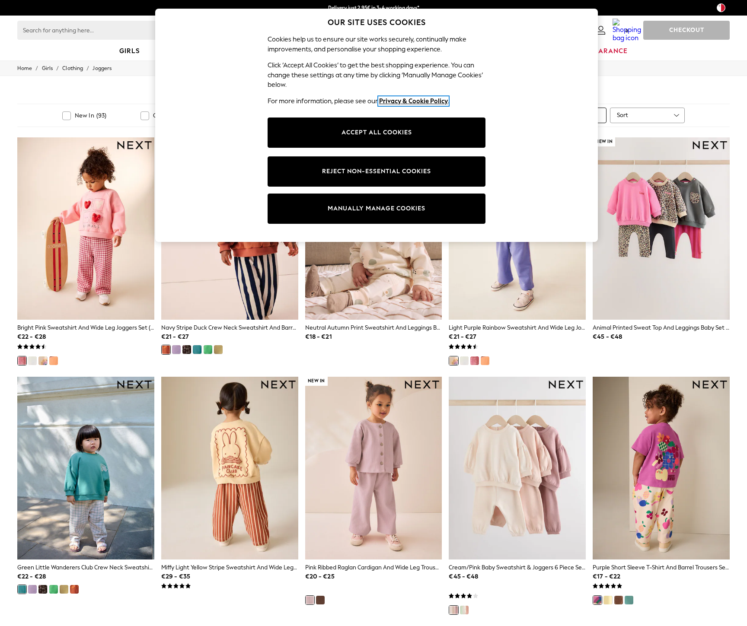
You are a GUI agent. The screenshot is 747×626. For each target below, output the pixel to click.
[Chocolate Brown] (320, 600)
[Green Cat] (629, 600)
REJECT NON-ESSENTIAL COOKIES (376, 171)
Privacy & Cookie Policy (413, 101)
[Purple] (597, 600)
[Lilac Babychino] (176, 349)
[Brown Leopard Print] (186, 349)
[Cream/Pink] (453, 610)
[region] (376, 125)
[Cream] (32, 360)
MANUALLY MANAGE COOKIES (376, 208)
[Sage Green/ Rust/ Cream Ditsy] (464, 610)
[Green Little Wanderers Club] (197, 349)
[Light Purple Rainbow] (42, 360)
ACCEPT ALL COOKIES (377, 132)
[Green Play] (208, 349)
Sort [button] (622, 115)
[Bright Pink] (22, 360)
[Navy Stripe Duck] (166, 349)
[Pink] (310, 600)
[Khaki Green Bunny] (218, 349)
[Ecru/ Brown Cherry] (618, 600)
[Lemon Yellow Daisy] (607, 600)
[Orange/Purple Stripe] (53, 360)
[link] (600, 30)
